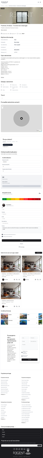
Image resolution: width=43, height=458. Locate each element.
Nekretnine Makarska (5, 390)
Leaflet (41, 131)
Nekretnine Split (4, 382)
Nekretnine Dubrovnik (5, 385)
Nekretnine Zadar (4, 383)
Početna (2, 5)
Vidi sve (38, 252)
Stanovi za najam (25, 387)
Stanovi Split (3, 406)
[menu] (40, 2)
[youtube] (22, 449)
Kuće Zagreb (3, 411)
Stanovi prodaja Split (25, 417)
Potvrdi (29, 359)
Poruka (3, 225)
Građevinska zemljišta (26, 392)
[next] (42, 16)
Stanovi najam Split (25, 420)
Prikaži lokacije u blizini (8, 144)
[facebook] (14, 449)
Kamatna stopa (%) (5, 164)
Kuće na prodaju (25, 382)
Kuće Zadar (3, 408)
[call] (17, 280)
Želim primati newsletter (7, 236)
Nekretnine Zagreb (4, 380)
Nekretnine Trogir (4, 392)
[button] (21, 118)
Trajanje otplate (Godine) (6, 169)
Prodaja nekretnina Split (26, 408)
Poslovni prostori (25, 396)
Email (3, 216)
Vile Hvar (2, 410)
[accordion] (15, 427)
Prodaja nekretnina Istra (26, 410)
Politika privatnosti (15, 456)
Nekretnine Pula (4, 387)
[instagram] (17, 449)
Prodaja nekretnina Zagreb (27, 406)
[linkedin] (24, 449)
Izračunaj (21, 186)
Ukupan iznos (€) (5, 159)
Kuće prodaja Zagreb (26, 413)
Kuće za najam (24, 389)
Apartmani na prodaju (26, 385)
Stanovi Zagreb (4, 404)
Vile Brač (2, 417)
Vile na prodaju (24, 383)
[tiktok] (19, 449)
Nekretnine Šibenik (4, 389)
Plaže (16, 141)
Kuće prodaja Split (25, 419)
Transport (4, 141)
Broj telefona (4, 221)
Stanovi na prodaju (25, 380)
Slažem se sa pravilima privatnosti (9, 234)
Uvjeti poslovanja (20, 456)
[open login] (42, 8)
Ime (2, 207)
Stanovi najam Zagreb (26, 415)
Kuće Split (3, 413)
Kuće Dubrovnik (4, 415)
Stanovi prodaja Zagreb (26, 404)
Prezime (3, 212)
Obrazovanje (9, 141)
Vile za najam (24, 390)
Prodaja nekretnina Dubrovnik (27, 411)
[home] (5, 2)
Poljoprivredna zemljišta (26, 394)
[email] (14, 280)
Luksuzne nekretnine (25, 398)
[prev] (1, 15)
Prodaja (6, 5)
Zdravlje (13, 141)
